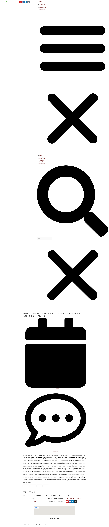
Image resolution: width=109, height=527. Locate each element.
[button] (72, 83)
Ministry (41, 2)
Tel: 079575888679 (73, 498)
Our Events (41, 6)
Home (40, 1)
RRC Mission (42, 9)
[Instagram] (75, 501)
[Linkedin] (25, 2)
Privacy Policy (49, 524)
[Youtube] (20, 2)
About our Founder (57, 524)
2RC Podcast (42, 4)
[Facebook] (23, 2)
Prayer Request (42, 7)
